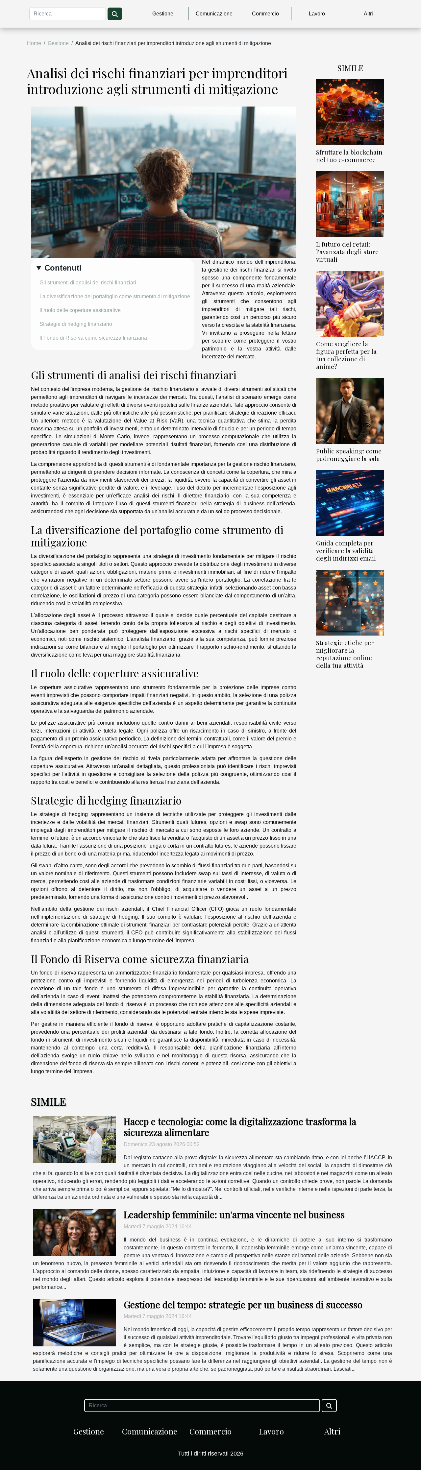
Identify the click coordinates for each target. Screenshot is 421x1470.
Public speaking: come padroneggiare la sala (349, 454)
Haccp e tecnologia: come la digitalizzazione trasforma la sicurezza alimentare (240, 1127)
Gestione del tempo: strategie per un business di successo (243, 1304)
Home (34, 43)
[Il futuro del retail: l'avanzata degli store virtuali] (350, 203)
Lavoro (317, 13)
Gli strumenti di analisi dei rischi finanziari (87, 282)
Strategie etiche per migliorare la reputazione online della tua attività (345, 653)
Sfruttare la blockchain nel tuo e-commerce (349, 156)
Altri (368, 13)
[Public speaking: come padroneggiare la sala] (350, 410)
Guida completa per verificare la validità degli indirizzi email (346, 550)
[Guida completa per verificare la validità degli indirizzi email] (350, 502)
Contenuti (63, 267)
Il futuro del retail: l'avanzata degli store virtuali (347, 251)
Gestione (162, 13)
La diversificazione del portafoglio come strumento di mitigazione (114, 296)
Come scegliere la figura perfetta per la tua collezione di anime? (346, 355)
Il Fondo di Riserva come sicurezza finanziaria (93, 338)
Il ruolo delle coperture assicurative (80, 310)
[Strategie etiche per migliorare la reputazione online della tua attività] (350, 602)
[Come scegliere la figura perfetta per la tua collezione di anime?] (350, 303)
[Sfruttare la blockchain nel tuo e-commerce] (350, 111)
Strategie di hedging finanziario (75, 324)
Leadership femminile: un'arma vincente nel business (234, 1214)
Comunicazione (214, 13)
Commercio (265, 13)
